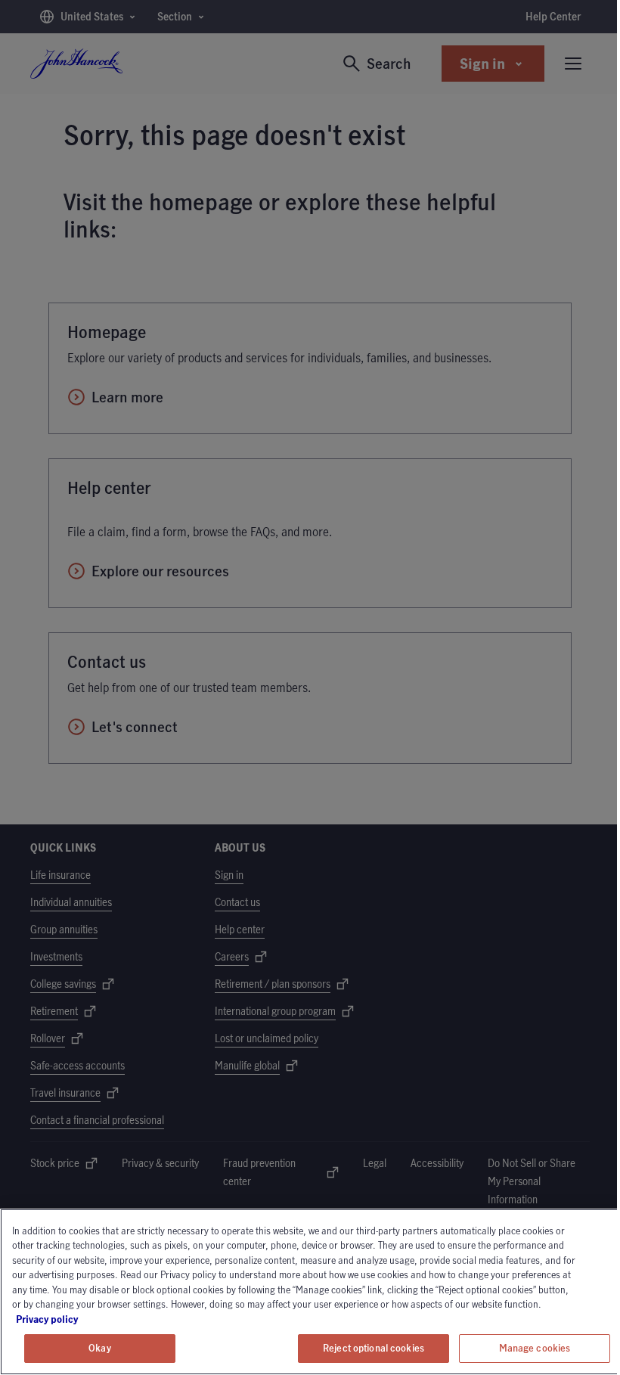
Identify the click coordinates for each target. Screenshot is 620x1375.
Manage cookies (535, 1348)
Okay (99, 1348)
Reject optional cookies (373, 1348)
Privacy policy (89, 1319)
